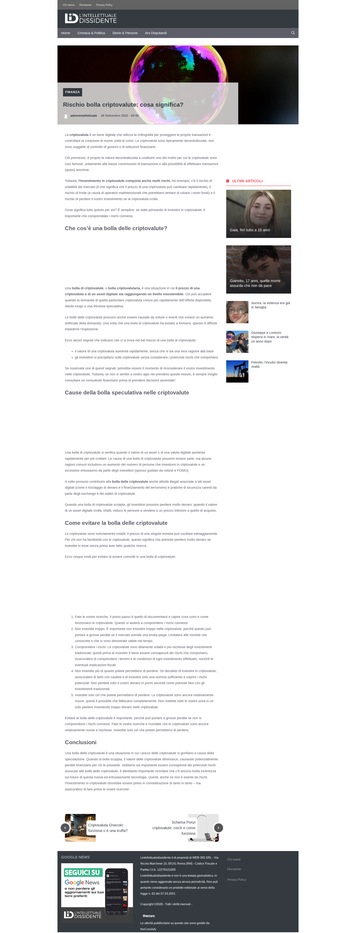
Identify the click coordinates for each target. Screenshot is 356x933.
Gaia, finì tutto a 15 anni (250, 230)
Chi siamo (69, 4)
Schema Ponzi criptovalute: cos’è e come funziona (173, 827)
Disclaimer (85, 4)
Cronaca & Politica (91, 33)
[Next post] (218, 828)
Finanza (72, 92)
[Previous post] (65, 828)
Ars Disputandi (156, 33)
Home (65, 33)
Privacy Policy (104, 4)
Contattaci (199, 904)
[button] (293, 33)
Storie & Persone (125, 33)
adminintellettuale (83, 115)
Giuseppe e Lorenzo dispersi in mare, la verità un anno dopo (269, 337)
